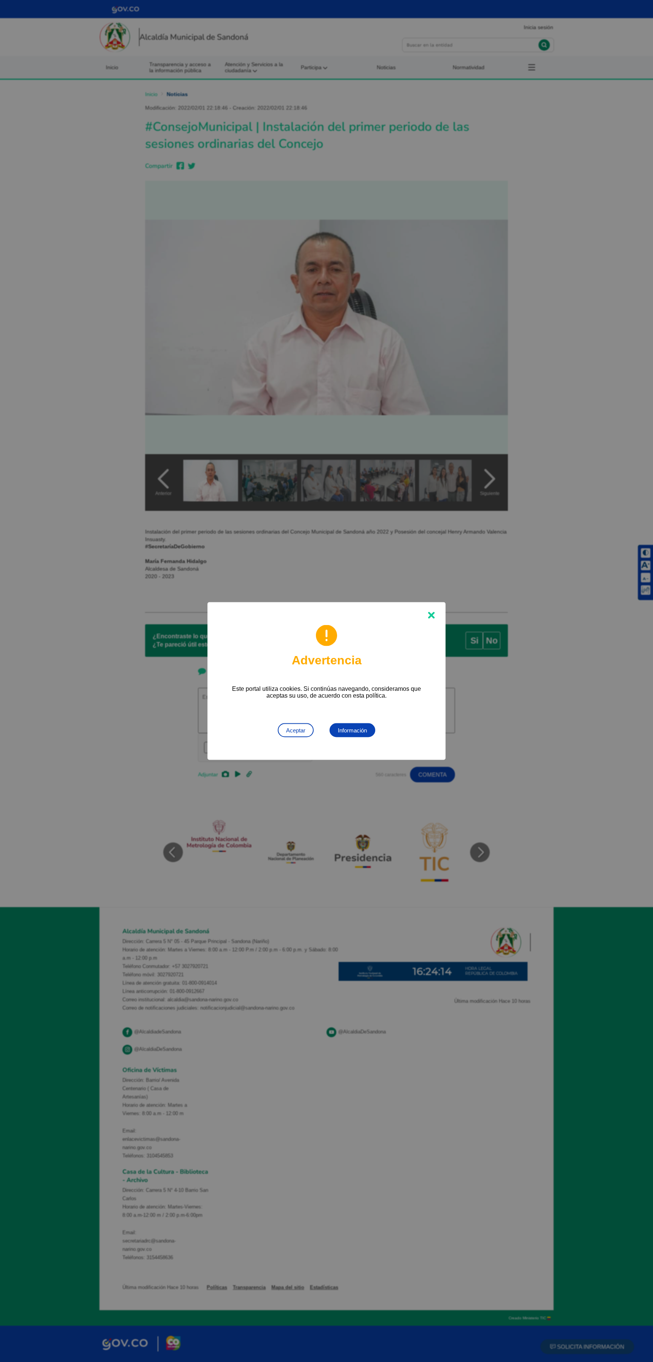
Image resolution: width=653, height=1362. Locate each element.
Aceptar (295, 730)
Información (352, 730)
